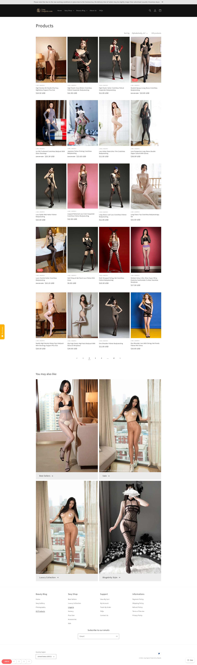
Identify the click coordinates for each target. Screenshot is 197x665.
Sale (69, 623)
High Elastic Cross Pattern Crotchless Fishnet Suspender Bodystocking (79, 89)
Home (38, 599)
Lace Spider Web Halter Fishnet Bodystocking (46, 216)
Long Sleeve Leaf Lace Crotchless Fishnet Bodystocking (112, 216)
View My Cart (104, 599)
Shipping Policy (138, 603)
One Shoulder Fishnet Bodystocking (111, 343)
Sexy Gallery (40, 603)
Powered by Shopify (155, 658)
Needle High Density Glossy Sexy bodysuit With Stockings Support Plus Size (50, 344)
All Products (40, 611)
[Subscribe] (116, 636)
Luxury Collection (74, 603)
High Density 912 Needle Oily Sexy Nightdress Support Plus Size (47, 89)
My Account (104, 603)
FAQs (102, 611)
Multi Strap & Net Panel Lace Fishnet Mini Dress (81, 279)
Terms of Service (138, 611)
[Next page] (120, 358)
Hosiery (71, 611)
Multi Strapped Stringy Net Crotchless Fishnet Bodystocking (111, 279)
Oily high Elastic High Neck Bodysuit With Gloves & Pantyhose (81, 344)
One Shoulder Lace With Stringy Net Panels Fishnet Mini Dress (145, 344)
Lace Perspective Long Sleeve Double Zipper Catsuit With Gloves (143, 152)
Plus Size (71, 615)
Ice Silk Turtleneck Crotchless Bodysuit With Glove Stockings (50, 152)
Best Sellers (72, 599)
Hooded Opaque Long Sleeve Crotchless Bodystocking (144, 89)
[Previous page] (76, 358)
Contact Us (104, 615)
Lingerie (71, 607)
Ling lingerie (146, 658)
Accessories (72, 619)
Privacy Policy (137, 615)
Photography (40, 607)
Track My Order (105, 607)
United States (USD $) (45, 656)
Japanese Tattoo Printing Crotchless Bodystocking (79, 152)
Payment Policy (138, 599)
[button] (69, 10)
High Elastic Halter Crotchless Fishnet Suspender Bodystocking (111, 89)
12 (114, 358)
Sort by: (127, 33)
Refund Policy (137, 607)
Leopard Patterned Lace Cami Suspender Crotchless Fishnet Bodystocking (81, 215)
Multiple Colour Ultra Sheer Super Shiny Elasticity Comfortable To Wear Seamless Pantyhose (144, 280)
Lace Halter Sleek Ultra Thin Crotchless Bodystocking (112, 152)
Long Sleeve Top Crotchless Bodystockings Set (145, 216)
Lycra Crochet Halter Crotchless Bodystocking (46, 279)
